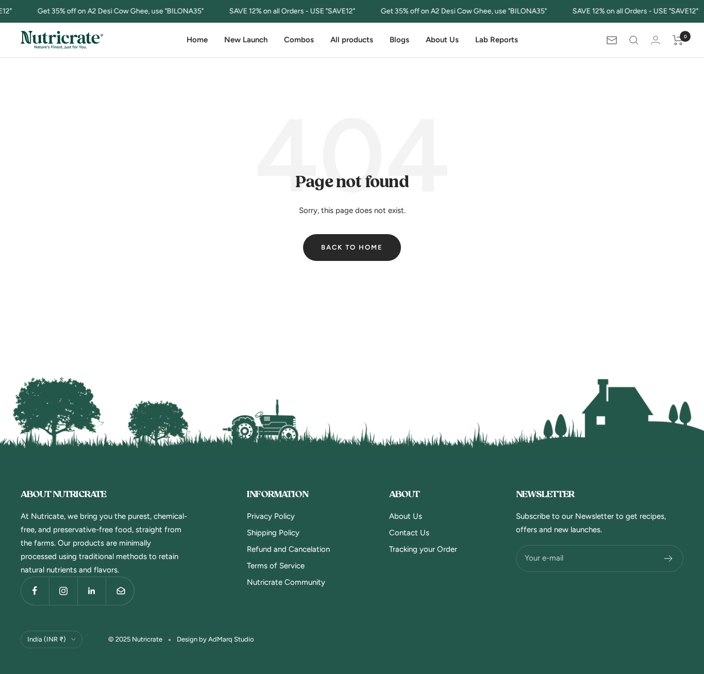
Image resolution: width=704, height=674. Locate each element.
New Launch (245, 39)
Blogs (399, 39)
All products (351, 39)
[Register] (668, 558)
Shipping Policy (273, 532)
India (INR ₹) (46, 639)
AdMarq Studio (231, 639)
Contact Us (409, 532)
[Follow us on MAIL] (120, 591)
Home (197, 39)
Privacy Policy (271, 516)
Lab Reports (496, 39)
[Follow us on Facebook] (35, 591)
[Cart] (678, 40)
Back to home (352, 247)
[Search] (634, 40)
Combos (299, 39)
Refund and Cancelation (288, 549)
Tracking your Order (423, 549)
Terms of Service (276, 565)
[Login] (655, 40)
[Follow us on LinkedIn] (91, 591)
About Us (442, 39)
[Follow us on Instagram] (63, 591)
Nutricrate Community (286, 582)
